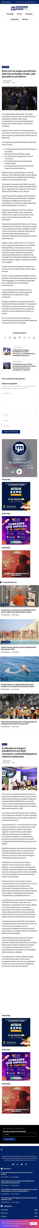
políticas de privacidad (22, 1223)
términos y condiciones (12, 1225)
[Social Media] (13, 1164)
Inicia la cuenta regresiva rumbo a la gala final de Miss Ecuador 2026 (18, 648)
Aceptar (33, 1223)
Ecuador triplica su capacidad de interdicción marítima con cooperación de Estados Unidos (17, 685)
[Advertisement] (19, 41)
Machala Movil (7, 81)
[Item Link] (19, 596)
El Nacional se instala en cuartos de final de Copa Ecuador (16, 1173)
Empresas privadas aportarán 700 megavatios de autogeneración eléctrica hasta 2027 (19, 723)
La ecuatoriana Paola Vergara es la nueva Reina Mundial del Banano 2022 (19, 1199)
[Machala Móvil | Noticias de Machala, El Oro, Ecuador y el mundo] (19, 8)
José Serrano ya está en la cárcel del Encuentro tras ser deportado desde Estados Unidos (18, 611)
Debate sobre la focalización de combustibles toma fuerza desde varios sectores (17, 1182)
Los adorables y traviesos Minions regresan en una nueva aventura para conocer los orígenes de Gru (19, 1190)
